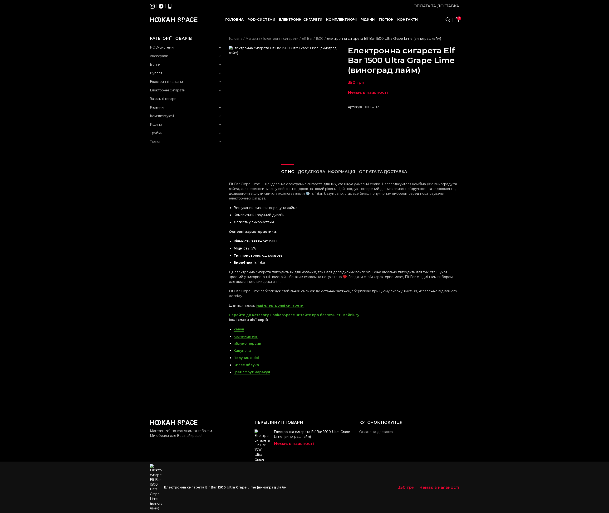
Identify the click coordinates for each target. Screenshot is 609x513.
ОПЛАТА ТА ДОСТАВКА (383, 171)
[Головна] (173, 19)
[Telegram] (161, 6)
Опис (287, 171)
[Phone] (169, 6)
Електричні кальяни (166, 82)
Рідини (156, 124)
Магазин (253, 38)
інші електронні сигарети (280, 305)
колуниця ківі (246, 336)
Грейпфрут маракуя (252, 372)
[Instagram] (152, 6)
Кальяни (157, 107)
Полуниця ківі (246, 358)
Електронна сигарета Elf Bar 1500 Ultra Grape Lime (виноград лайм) (312, 434)
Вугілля (156, 73)
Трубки (156, 133)
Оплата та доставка (436, 6)
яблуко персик (247, 343)
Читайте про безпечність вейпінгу (327, 315)
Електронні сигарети (167, 90)
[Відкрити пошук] (448, 19)
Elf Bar (307, 38)
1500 (320, 38)
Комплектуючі (162, 116)
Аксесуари (159, 56)
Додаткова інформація (326, 171)
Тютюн (156, 141)
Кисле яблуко (246, 365)
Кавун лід (242, 351)
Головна (235, 38)
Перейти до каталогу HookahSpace (262, 315)
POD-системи (162, 47)
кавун (239, 329)
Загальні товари (163, 99)
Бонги (155, 64)
